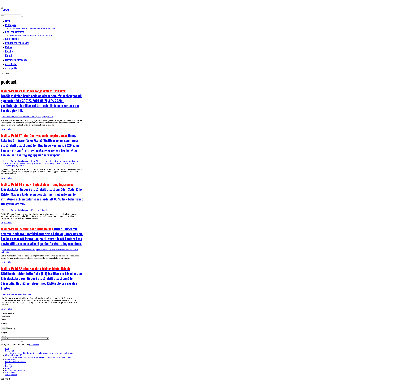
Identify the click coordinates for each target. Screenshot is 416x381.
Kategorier (5, 336)
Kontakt (9, 55)
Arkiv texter (11, 64)
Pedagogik (10, 25)
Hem (7, 21)
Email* (4, 323)
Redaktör (9, 51)
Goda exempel (12, 38)
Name (3, 319)
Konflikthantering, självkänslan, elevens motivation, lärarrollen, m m (31, 35)
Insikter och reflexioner (17, 43)
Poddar (8, 47)
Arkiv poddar (11, 68)
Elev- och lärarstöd (14, 32)
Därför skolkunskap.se (16, 60)
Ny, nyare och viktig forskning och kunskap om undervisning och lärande (32, 28)
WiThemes (34, 345)
